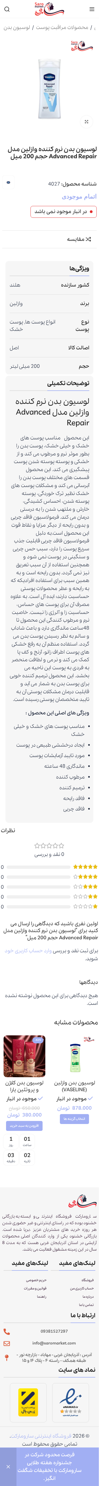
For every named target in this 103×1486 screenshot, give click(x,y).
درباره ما (88, 1296)
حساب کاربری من (82, 1288)
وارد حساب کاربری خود (28, 950)
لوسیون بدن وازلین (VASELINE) (74, 1086)
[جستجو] (6, 9)
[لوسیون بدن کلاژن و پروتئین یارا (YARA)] (24, 1056)
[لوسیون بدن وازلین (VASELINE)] (74, 1056)
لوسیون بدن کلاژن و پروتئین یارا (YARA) (24, 1089)
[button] (24, 1126)
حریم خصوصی (36, 1280)
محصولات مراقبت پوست (62, 27)
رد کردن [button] (8, 1467)
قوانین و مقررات (35, 1288)
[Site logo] (49, 8)
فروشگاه (88, 1280)
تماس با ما (86, 1305)
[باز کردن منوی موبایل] (92, 9)
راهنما (41, 1296)
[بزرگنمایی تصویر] (86, 122)
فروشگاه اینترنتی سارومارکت (41, 1436)
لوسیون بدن (17, 27)
